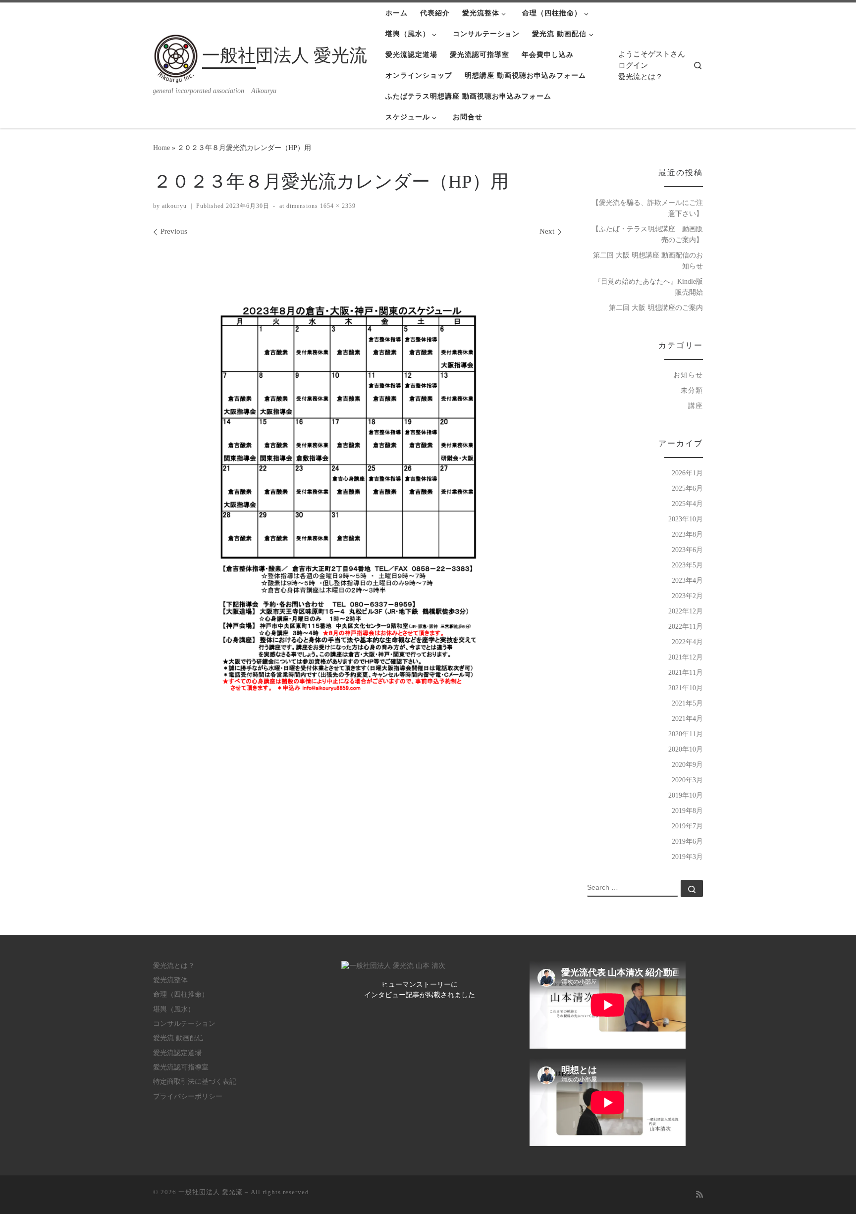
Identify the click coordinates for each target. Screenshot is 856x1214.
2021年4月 (687, 718)
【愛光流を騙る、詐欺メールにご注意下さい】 (647, 208)
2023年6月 (687, 550)
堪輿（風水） (174, 1009)
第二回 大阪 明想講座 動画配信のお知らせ (648, 260)
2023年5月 (687, 565)
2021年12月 (685, 657)
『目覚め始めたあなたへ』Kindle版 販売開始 (648, 286)
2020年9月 (687, 764)
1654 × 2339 (337, 205)
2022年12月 (685, 611)
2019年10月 (685, 795)
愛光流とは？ (640, 77)
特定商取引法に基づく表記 (194, 1081)
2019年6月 (687, 841)
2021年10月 (685, 688)
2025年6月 (687, 488)
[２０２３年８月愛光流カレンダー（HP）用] (357, 524)
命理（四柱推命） (181, 994)
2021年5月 (687, 703)
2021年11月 (685, 672)
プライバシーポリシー (187, 1096)
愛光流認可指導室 (181, 1067)
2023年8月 (687, 534)
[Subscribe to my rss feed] (699, 1195)
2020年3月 (687, 780)
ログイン (633, 65)
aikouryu (174, 205)
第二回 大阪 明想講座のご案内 (656, 307)
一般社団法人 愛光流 (210, 1192)
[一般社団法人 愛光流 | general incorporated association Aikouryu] (176, 57)
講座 (695, 405)
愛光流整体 (170, 980)
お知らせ (688, 375)
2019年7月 (687, 826)
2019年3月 (687, 856)
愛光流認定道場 (177, 1053)
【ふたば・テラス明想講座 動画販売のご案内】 (647, 234)
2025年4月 (687, 503)
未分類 (692, 390)
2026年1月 (687, 473)
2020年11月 (685, 734)
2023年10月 (685, 519)
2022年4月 (687, 642)
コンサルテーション (184, 1023)
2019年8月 (687, 810)
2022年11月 (685, 626)
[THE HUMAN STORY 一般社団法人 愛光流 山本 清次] (393, 965)
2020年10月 (685, 749)
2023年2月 (687, 596)
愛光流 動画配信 (178, 1038)
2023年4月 (687, 580)
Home (161, 148)
